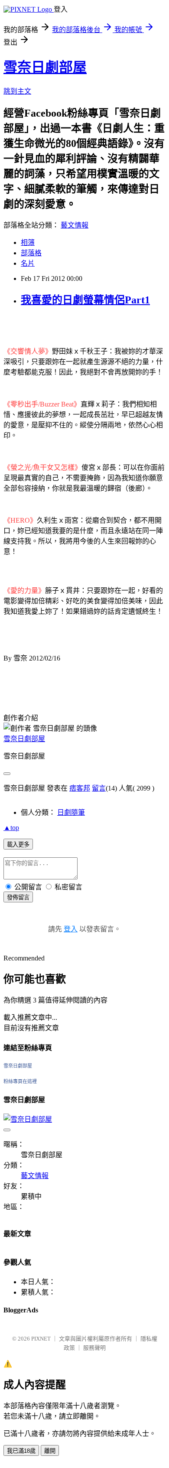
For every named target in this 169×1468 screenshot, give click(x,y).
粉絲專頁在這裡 (20, 1081)
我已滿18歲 (21, 1451)
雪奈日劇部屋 (45, 67)
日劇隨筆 (71, 812)
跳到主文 (17, 91)
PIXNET (41, 1338)
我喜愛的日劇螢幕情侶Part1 (85, 300)
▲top (11, 827)
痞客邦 (79, 788)
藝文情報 (74, 225)
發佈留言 (18, 897)
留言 (99, 788)
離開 (49, 1451)
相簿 (28, 242)
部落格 (31, 253)
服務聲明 (94, 1347)
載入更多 (18, 844)
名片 (28, 263)
